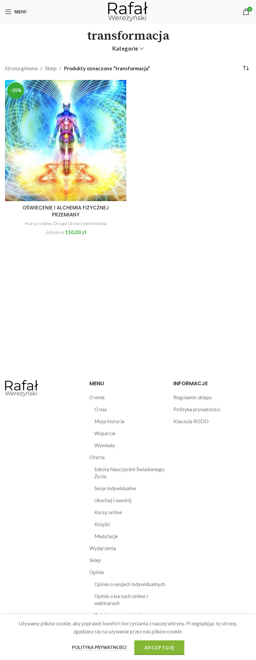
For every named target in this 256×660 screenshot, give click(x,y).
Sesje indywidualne (115, 488)
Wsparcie (104, 433)
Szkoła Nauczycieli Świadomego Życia (129, 472)
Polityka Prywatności (100, 647)
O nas (100, 409)
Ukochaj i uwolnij (112, 500)
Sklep (51, 68)
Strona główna (21, 68)
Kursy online (38, 223)
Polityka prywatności (196, 409)
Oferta (97, 457)
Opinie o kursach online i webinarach (121, 599)
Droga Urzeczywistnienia (80, 223)
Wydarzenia (102, 548)
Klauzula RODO (191, 421)
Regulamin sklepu (192, 397)
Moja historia (109, 421)
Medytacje (106, 536)
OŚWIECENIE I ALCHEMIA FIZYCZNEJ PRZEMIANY (65, 211)
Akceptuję (159, 647)
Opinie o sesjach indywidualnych (129, 584)
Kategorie (125, 49)
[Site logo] (128, 11)
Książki (102, 524)
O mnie (97, 397)
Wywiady (104, 445)
